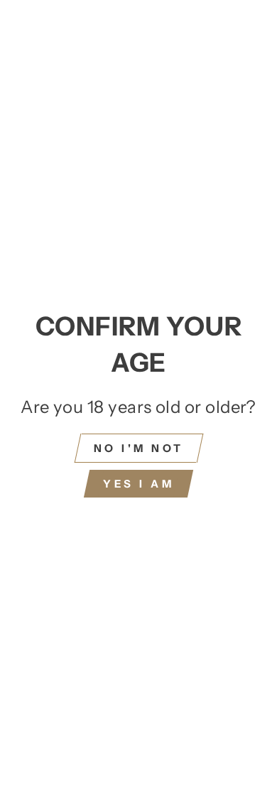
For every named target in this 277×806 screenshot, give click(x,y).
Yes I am (138, 483)
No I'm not (139, 448)
